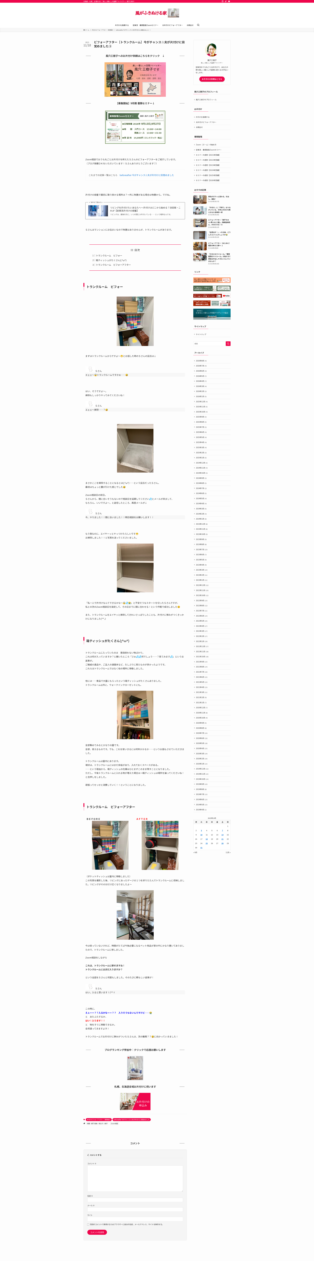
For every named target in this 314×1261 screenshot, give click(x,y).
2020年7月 (201, 733)
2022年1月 (201, 641)
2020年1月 (201, 763)
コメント (91, 1163)
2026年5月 (201, 376)
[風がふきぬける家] (157, 13)
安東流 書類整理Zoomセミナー (209, 150)
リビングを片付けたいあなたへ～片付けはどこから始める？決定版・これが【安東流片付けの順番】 (145, 209)
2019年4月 (201, 809)
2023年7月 (201, 549)
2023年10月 (202, 534)
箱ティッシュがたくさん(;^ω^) (111, 260)
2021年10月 (202, 656)
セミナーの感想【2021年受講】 (208, 155)
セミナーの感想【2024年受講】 (208, 170)
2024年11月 (202, 468)
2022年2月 (201, 636)
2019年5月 (201, 804)
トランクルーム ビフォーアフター (113, 264)
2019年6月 (201, 799)
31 (201, 848)
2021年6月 (201, 677)
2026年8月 (201, 360)
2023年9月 (201, 539)
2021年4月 (201, 687)
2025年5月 (201, 437)
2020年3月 (201, 753)
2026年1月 (201, 396)
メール (91, 1205)
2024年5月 (201, 498)
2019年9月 (201, 784)
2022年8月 (201, 605)
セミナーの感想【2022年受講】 (208, 160)
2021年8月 (201, 666)
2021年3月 (201, 692)
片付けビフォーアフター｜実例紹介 (99, 1119)
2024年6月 (201, 493)
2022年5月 (201, 621)
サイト (89, 1215)
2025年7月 (201, 427)
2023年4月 (201, 565)
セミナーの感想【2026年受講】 (208, 180)
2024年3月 (201, 508)
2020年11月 (202, 712)
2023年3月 (201, 570)
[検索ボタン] (198, 25)
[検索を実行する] (228, 343)
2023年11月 (202, 529)
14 (222, 835)
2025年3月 (201, 447)
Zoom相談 (114, 1123)
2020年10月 (202, 717)
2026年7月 (201, 365)
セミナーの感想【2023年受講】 (208, 165)
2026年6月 (201, 371)
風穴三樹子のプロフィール (206, 99)
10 (201, 835)
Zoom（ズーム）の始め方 (206, 144)
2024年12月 (202, 463)
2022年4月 (201, 626)
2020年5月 (201, 743)
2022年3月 (201, 631)
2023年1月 (201, 580)
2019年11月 (202, 774)
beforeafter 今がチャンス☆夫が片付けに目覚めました (147, 175)
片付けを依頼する (203, 117)
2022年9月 (201, 600)
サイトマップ (201, 334)
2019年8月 (201, 789)
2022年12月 (202, 585)
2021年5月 (201, 682)
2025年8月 (201, 422)
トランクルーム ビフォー (109, 255)
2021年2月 (201, 697)
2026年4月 (201, 381)
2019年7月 (201, 794)
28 (222, 843)
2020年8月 (201, 728)
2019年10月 (202, 779)
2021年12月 (202, 646)
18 (207, 839)
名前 (90, 1196)
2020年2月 (201, 758)
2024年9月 (201, 478)
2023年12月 (202, 524)
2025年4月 (201, 442)
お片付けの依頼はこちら (212, 79)
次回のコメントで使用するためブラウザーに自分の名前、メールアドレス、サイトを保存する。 (127, 1224)
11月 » (228, 852)
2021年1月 (201, 702)
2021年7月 (201, 672)
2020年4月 (201, 748)
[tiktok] (225, 1)
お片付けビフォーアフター (206, 122)
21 (222, 839)
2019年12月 (202, 768)
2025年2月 (201, 452)
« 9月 (195, 852)
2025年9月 (201, 417)
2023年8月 (201, 544)
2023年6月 (201, 554)
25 (207, 843)
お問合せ (199, 127)
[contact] (229, 1)
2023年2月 (201, 575)
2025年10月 (202, 411)
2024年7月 (201, 488)
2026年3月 (201, 386)
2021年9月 (201, 661)
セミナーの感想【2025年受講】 (208, 175)
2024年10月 (202, 473)
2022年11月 (202, 590)
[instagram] (222, 1)
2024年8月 (201, 483)
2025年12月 (202, 401)
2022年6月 (201, 616)
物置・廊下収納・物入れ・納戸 (97, 1123)
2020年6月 (201, 738)
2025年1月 (201, 457)
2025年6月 (201, 432)
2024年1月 (201, 519)
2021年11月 (202, 651)
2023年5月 (201, 559)
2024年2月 (201, 514)
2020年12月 (202, 707)
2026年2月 (201, 391)
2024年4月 (201, 503)
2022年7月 (201, 610)
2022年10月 (202, 595)
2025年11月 (202, 406)
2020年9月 (201, 723)
